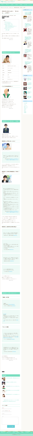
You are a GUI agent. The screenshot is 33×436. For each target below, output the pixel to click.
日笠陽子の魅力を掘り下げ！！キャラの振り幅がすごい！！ (13, 394)
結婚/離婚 (21, 4)
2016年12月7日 (15, 235)
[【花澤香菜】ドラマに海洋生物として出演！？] (3, 384)
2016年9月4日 (10, 271)
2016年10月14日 (11, 249)
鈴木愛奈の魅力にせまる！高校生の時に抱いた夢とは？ (9, 401)
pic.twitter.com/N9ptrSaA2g (11, 304)
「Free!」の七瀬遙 (7, 30)
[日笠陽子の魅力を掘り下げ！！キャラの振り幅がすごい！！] (3, 396)
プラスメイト (25, 105)
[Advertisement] (11, 44)
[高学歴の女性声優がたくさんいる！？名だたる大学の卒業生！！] (3, 392)
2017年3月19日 (14, 351)
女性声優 (12, 4)
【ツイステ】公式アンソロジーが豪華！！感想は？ (29, 88)
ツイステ (25, 104)
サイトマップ (30, 4)
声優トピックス (2, 4)
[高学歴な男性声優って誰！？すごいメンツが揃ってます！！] (3, 388)
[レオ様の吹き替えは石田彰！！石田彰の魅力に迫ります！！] (3, 380)
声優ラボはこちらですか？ (8, 1)
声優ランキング (7, 4)
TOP (5, 7)
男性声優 (16, 4)
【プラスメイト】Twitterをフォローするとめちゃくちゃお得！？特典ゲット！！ (29, 79)
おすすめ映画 (25, 4)
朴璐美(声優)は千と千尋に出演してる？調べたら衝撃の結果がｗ (28, 63)
